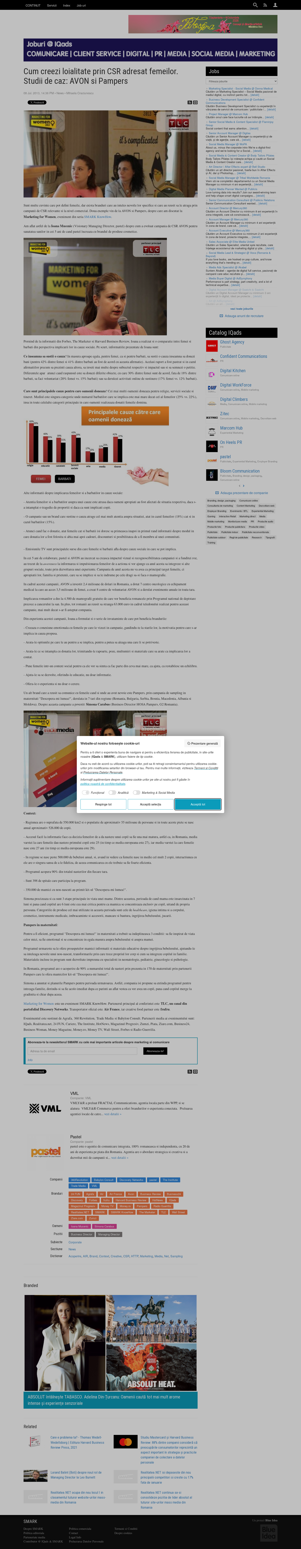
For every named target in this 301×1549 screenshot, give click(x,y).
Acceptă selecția (150, 804)
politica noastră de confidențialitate (102, 784)
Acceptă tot (198, 804)
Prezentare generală (204, 743)
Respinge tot (103, 804)
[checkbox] (92, 792)
